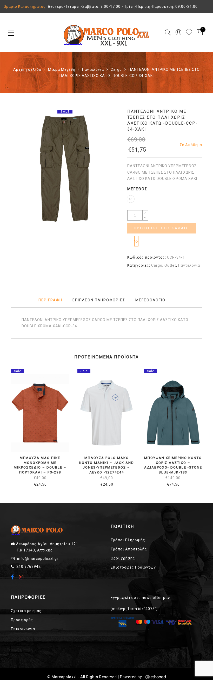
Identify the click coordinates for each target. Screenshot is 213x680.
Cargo (116, 69)
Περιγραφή (50, 300)
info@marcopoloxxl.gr (37, 558)
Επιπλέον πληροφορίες (98, 300)
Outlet (170, 265)
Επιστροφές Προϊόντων (133, 567)
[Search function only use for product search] (168, 32)
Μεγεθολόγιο (150, 300)
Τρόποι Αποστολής (129, 549)
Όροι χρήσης (123, 558)
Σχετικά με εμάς (26, 611)
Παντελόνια (93, 69)
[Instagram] (22, 577)
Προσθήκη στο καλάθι (161, 228)
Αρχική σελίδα (27, 69)
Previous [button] (11, 424)
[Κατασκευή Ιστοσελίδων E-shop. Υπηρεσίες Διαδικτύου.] (155, 677)
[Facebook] (13, 578)
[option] (65, 169)
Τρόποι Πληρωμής (128, 540)
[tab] (50, 300)
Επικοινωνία (23, 629)
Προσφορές (22, 620)
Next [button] (199, 424)
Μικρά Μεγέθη (61, 69)
